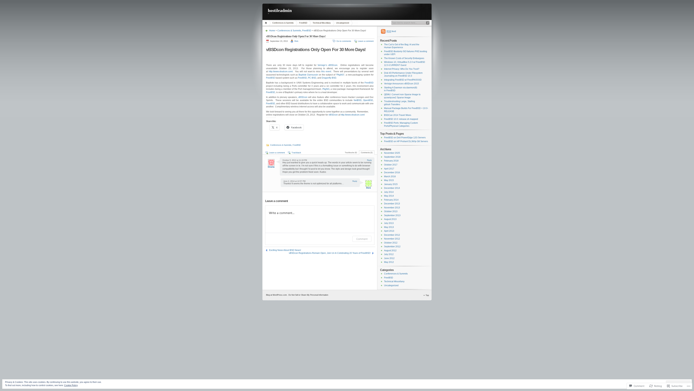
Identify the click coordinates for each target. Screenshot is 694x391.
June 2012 (389, 258)
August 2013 (390, 219)
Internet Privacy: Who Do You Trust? (401, 69)
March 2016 (390, 176)
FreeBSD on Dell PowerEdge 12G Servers (405, 137)
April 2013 (389, 231)
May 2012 (389, 262)
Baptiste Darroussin (308, 74)
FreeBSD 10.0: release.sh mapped (401, 119)
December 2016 (392, 172)
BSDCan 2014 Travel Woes (397, 115)
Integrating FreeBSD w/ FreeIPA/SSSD (403, 80)
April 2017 (389, 168)
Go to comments (344, 41)
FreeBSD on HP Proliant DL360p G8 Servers (406, 141)
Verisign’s (322, 65)
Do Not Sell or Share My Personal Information (308, 295)
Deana (271, 167)
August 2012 (390, 250)
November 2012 (392, 238)
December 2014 (392, 188)
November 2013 (392, 207)
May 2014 (389, 196)
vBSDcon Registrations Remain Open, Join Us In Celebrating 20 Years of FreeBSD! (329, 253)
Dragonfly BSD (329, 78)
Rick (296, 41)
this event (326, 71)
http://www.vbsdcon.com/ (281, 71)
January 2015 (391, 184)
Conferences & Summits (283, 23)
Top (427, 295)
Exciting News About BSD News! (285, 250)
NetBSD (358, 100)
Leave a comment (366, 41)
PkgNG (340, 74)
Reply (369, 160)
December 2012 (392, 235)
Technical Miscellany (322, 23)
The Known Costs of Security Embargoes (404, 58)
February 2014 (391, 200)
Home (266, 23)
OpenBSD (368, 100)
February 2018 (391, 160)
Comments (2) (366, 153)
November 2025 (392, 153)
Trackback (296, 153)
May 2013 (389, 227)
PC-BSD (312, 78)
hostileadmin (280, 10)
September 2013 (392, 215)
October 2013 (390, 211)
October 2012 (390, 242)
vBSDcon (332, 65)
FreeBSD (303, 23)
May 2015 (389, 180)
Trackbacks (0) (351, 153)
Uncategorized (342, 23)
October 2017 (390, 164)
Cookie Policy (71, 385)
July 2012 (389, 254)
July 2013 (389, 223)
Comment (362, 238)
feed (391, 31)
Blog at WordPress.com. (276, 295)
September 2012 (392, 246)
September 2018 (392, 157)
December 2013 (392, 203)
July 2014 (389, 192)
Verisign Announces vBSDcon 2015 (401, 83)
